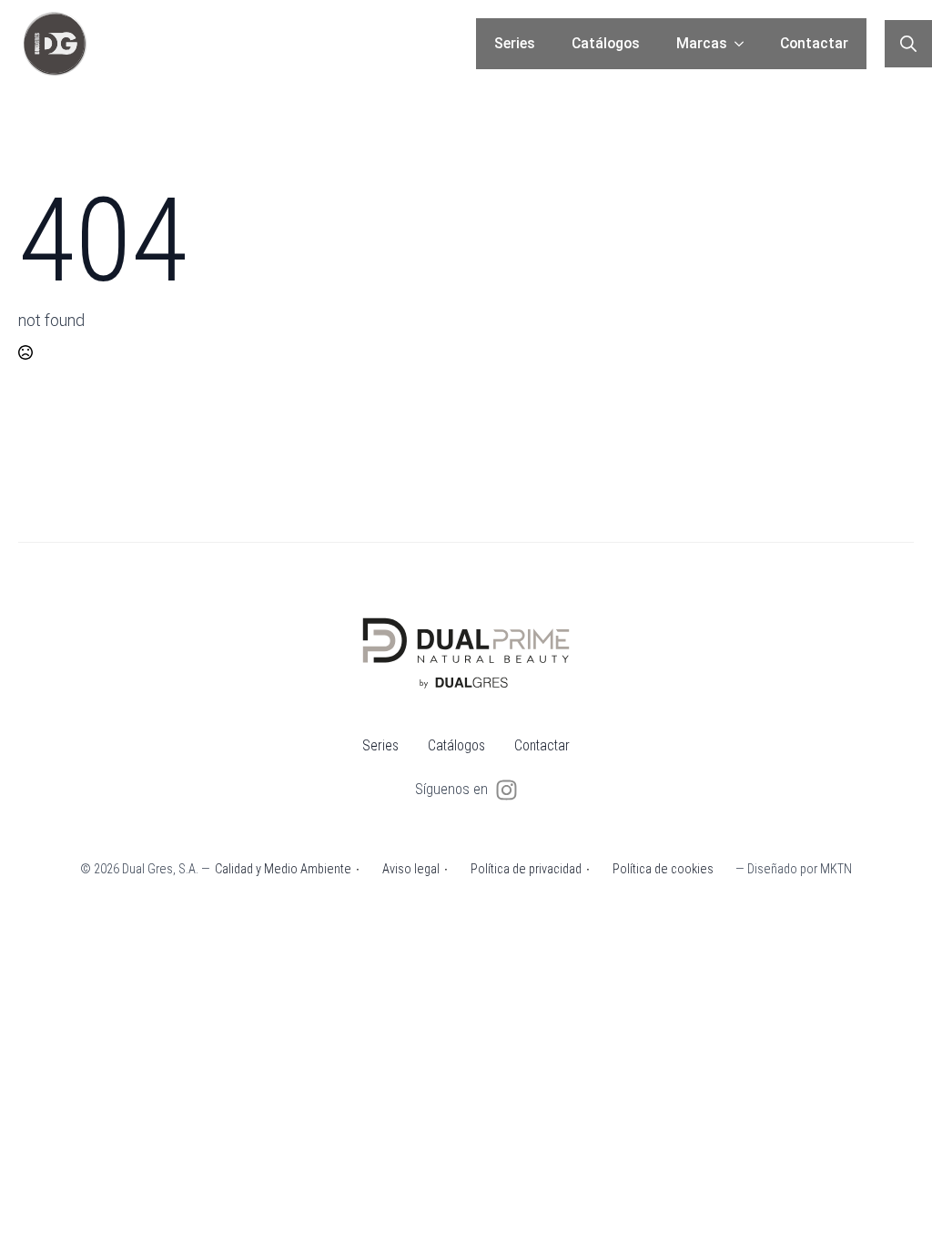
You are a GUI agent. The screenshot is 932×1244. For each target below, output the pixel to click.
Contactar (814, 43)
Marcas (701, 43)
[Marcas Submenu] (744, 43)
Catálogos (606, 43)
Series (514, 43)
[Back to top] (891, 1203)
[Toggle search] (908, 43)
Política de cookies (663, 869)
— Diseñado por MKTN (793, 869)
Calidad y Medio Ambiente (283, 869)
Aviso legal (411, 869)
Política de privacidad (526, 869)
